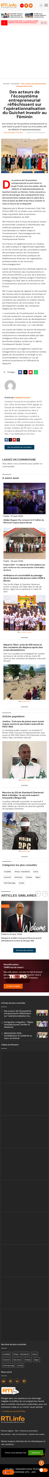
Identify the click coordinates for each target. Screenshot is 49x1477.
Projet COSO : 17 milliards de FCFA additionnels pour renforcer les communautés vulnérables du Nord (24, 567)
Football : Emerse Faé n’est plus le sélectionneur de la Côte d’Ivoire (16, 16)
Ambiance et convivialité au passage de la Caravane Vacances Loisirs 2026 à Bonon (24, 578)
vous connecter (20, 463)
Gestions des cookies (36, 1434)
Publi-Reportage (9, 883)
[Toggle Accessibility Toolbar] (41, 1463)
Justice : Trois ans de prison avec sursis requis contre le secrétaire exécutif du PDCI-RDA (23, 724)
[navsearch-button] (41, 5)
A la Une (5, 906)
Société (21, 883)
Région (38, 877)
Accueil (6, 84)
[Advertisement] (24, 52)
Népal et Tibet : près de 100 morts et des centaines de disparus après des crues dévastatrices (23, 647)
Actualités (7, 872)
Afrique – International (22, 872)
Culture (35, 872)
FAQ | (17, 1431)
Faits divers (18, 877)
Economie (15, 84)
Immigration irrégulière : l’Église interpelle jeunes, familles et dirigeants (18, 1024)
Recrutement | (6, 1434)
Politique (29, 877)
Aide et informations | (20, 1434)
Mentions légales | (7, 1431)
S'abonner (36, 1452)
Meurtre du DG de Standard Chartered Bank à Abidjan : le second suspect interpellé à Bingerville (23, 795)
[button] (42, 22)
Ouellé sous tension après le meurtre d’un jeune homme (40, 16)
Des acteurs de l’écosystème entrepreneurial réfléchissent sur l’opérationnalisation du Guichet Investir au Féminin (17, 1015)
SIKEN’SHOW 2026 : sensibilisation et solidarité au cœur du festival (18, 1036)
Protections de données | (29, 1431)
